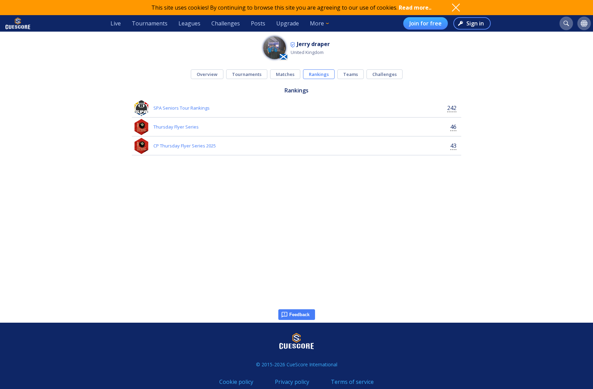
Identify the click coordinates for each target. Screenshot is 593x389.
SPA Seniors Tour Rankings (181, 108)
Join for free (425, 23)
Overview (207, 74)
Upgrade (287, 23)
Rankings (319, 74)
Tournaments (149, 23)
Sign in (475, 23)
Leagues (189, 23)
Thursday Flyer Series (176, 127)
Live (116, 23)
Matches (285, 74)
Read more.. (415, 7)
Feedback (299, 314)
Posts (258, 23)
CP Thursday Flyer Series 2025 (184, 146)
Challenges (225, 23)
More (317, 23)
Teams (350, 74)
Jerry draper (313, 44)
